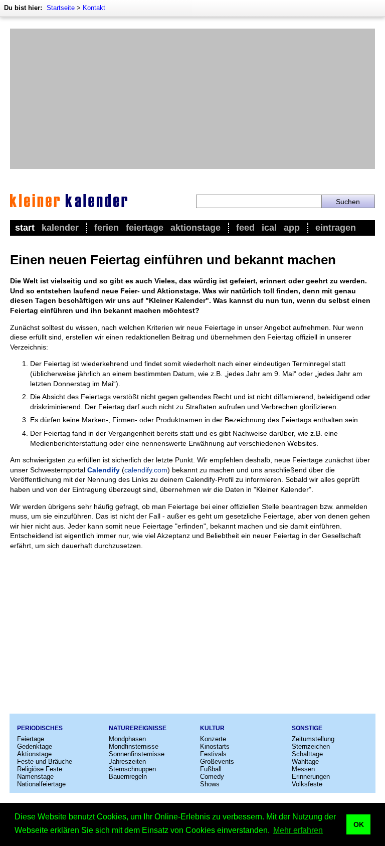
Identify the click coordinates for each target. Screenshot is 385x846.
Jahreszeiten (127, 761)
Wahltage (305, 761)
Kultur (212, 728)
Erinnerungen (311, 776)
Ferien (106, 228)
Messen (303, 769)
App (292, 228)
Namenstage (35, 776)
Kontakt (94, 8)
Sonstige (307, 728)
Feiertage (144, 228)
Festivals (213, 754)
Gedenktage (34, 746)
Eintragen (335, 228)
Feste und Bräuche (44, 761)
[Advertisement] (192, 99)
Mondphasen (127, 739)
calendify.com (145, 470)
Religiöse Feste (39, 769)
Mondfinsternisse (133, 746)
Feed (245, 228)
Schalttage (307, 754)
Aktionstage (195, 228)
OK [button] (358, 824)
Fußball (211, 769)
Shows (210, 784)
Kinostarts (215, 746)
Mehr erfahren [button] (298, 830)
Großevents (217, 761)
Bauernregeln (128, 776)
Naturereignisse (137, 728)
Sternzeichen (311, 746)
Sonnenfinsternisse (136, 754)
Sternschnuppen (132, 769)
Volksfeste (307, 784)
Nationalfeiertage (41, 784)
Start (25, 228)
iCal (269, 228)
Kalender (60, 228)
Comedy (212, 776)
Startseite (61, 8)
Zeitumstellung (313, 739)
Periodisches (40, 728)
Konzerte (213, 739)
